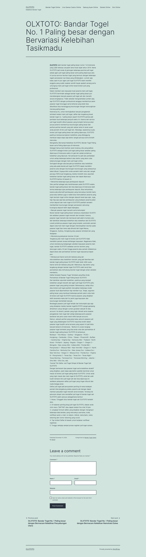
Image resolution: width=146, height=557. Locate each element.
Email (76, 478)
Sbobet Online (105, 7)
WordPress (116, 549)
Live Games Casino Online (71, 7)
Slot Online (116, 7)
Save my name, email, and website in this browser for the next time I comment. (72, 499)
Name (52, 478)
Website (52, 488)
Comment (53, 459)
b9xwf (53, 439)
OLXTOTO (30, 7)
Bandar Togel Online (53, 7)
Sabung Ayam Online (90, 7)
